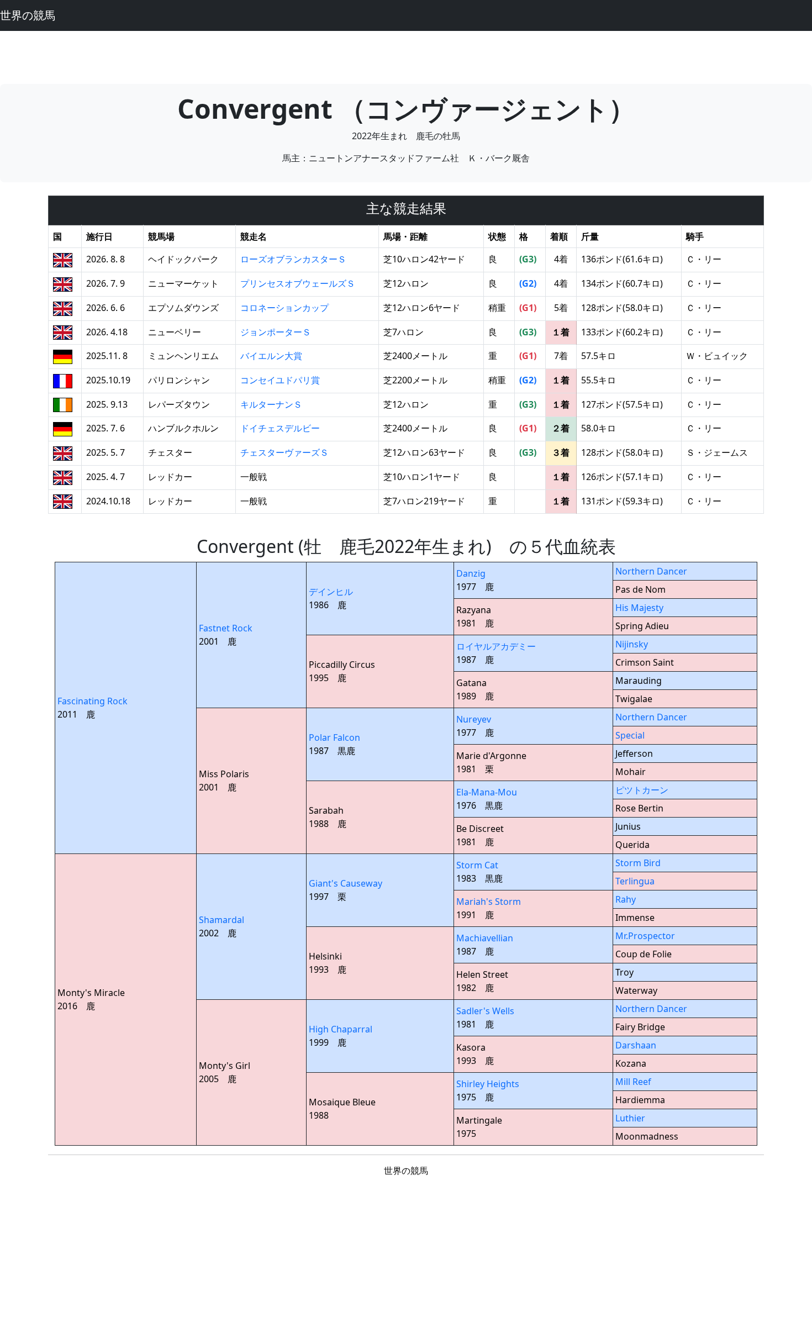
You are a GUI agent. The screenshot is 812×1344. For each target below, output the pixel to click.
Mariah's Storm (488, 901)
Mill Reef (633, 1082)
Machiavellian (484, 938)
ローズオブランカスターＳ (293, 259)
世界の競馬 (27, 15)
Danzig (471, 573)
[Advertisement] (406, 56)
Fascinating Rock (92, 701)
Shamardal (221, 920)
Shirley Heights (487, 1084)
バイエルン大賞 (271, 356)
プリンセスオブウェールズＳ (297, 283)
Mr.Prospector (645, 936)
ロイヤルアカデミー (496, 646)
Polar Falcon (334, 737)
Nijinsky (631, 644)
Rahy (625, 899)
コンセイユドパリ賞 (280, 380)
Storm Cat (477, 865)
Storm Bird (638, 863)
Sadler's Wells (485, 1011)
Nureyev (473, 719)
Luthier (630, 1118)
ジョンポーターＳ (275, 332)
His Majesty (639, 608)
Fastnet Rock (225, 628)
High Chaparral (340, 1029)
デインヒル (331, 592)
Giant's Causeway (345, 883)
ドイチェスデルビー (280, 428)
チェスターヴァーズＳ (284, 452)
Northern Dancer (651, 571)
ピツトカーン (641, 790)
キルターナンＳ (271, 404)
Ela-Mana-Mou (486, 792)
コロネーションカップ (284, 308)
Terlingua (635, 881)
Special (630, 735)
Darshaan (635, 1045)
